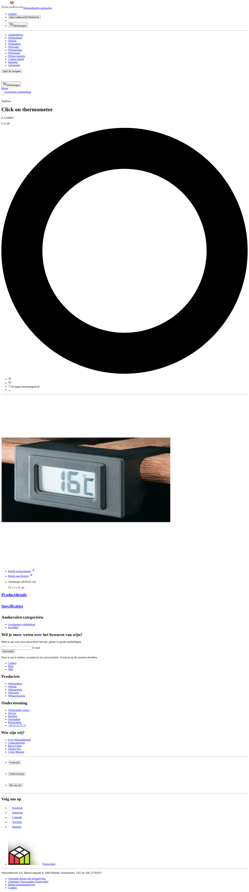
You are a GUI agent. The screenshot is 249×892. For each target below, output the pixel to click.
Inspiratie (13, 62)
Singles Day (14, 748)
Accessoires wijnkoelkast (17, 91)
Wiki (10, 669)
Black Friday (15, 745)
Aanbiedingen (15, 34)
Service (12, 713)
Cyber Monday (16, 751)
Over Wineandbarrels (19, 739)
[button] (86, 480)
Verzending (14, 719)
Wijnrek (12, 40)
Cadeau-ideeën (16, 59)
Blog (10, 666)
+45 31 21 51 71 (17, 725)
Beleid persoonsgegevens (21, 884)
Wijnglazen (14, 53)
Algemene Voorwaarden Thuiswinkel (28, 881)
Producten (14, 762)
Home (4, 88)
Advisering (14, 65)
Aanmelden (8, 651)
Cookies (12, 887)
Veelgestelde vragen (18, 710)
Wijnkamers (14, 43)
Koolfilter (13, 627)
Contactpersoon (16, 742)
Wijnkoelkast (15, 37)
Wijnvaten (13, 46)
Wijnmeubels (15, 50)
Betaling (12, 716)
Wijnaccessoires (16, 56)
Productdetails (14, 595)
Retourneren (14, 722)
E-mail (36, 647)
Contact (12, 13)
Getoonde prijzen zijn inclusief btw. (27, 878)
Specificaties (12, 606)
